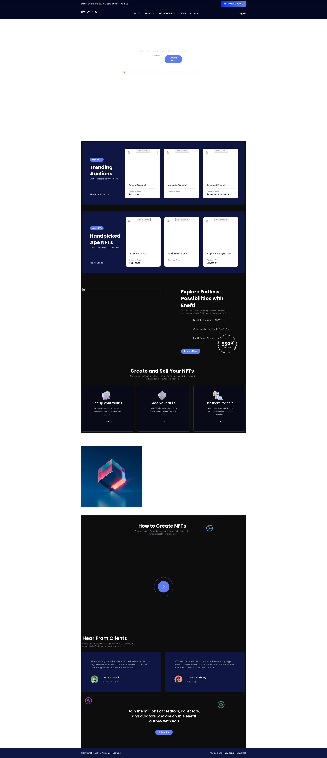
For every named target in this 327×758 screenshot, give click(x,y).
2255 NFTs (97, 228)
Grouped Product (216, 185)
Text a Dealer (143, 151)
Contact (194, 13)
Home (137, 13)
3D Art (163, 509)
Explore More (190, 351)
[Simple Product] (143, 166)
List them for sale (219, 403)
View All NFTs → (98, 263)
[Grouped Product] (221, 166)
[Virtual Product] (143, 235)
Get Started (164, 732)
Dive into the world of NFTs (207, 320)
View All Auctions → (99, 194)
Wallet (183, 13)
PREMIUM (149, 13)
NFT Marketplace (233, 4)
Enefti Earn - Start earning (206, 338)
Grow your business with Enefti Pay (211, 329)
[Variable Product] (182, 166)
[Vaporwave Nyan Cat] (221, 235)
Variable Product (177, 185)
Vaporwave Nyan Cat (219, 253)
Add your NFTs (163, 403)
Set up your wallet (107, 403)
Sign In (243, 14)
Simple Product (137, 185)
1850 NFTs (97, 159)
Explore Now (173, 59)
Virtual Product (137, 253)
